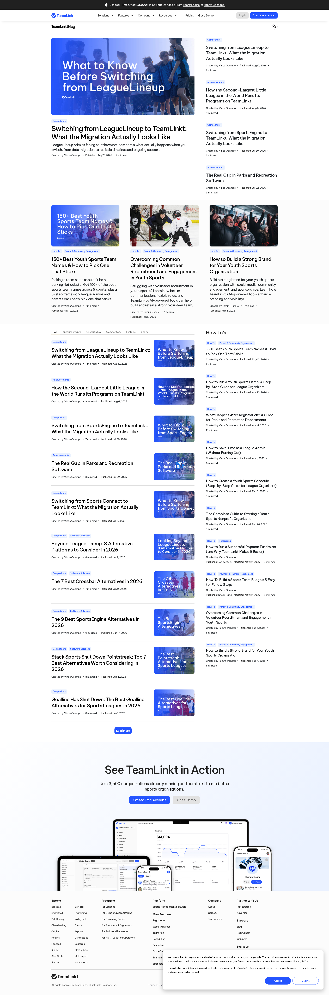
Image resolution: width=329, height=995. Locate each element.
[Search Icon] (275, 27)
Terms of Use (155, 985)
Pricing (189, 15)
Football (56, 943)
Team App (158, 932)
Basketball (57, 913)
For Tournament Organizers (116, 925)
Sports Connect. (214, 5)
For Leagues (108, 906)
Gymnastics (81, 937)
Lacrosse (80, 943)
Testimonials (215, 919)
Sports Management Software (169, 906)
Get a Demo (206, 15)
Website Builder (161, 926)
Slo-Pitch (56, 956)
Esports (79, 931)
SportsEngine (191, 5)
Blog (239, 926)
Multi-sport (81, 956)
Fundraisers (159, 945)
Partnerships (244, 906)
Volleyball (80, 919)
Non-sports (81, 962)
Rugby (54, 950)
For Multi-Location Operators (118, 937)
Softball (79, 906)
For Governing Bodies (113, 919)
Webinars (242, 939)
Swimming (81, 913)
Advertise (242, 913)
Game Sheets (160, 951)
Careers (212, 913)
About (211, 906)
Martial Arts (81, 950)
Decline (306, 980)
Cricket (55, 931)
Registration (159, 920)
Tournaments (160, 957)
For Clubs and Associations (116, 913)
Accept (278, 980)
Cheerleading (58, 925)
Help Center (243, 932)
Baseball (56, 906)
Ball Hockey (57, 919)
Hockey (55, 937)
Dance (78, 925)
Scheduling (159, 939)
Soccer (55, 962)
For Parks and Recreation (115, 931)
